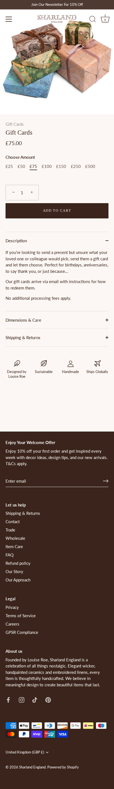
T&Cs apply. (16, 463)
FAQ (10, 554)
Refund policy (18, 563)
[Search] (93, 20)
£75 (33, 166)
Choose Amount (20, 157)
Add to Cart (57, 210)
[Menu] (9, 19)
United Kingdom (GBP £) (25, 752)
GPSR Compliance (22, 632)
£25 (9, 166)
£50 (21, 166)
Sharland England (32, 767)
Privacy (12, 607)
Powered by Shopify (63, 767)
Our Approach (18, 579)
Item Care (14, 546)
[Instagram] (21, 699)
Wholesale (15, 538)
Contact (13, 521)
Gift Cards (15, 124)
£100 (47, 166)
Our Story (14, 571)
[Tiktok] (35, 699)
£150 (61, 166)
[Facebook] (8, 699)
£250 (76, 166)
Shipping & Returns (23, 337)
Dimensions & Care (23, 319)
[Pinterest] (48, 699)
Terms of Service (21, 615)
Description (16, 240)
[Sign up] (105, 481)
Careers (12, 623)
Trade (10, 529)
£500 (90, 166)
